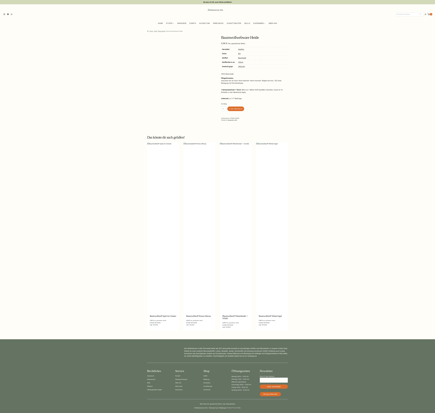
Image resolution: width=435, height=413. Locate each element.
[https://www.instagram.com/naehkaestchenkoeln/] (4, 14)
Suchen (421, 14)
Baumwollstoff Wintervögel (270, 316)
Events (193, 23)
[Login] (425, 14)
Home (160, 23)
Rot (239, 54)
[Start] (148, 31)
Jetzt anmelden (274, 386)
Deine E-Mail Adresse (268, 376)
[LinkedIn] (8, 14)
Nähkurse (181, 23)
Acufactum (204, 23)
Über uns (273, 23)
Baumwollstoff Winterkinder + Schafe (235, 317)
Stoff (235, 120)
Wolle (247, 23)
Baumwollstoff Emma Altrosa (198, 316)
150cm (240, 62)
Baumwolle (242, 58)
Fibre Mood (218, 23)
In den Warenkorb (236, 109)
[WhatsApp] (11, 14)
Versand (155, 325)
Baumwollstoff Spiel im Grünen (163, 316)
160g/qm (241, 66)
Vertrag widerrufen (270, 394)
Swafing (241, 49)
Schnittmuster (234, 23)
